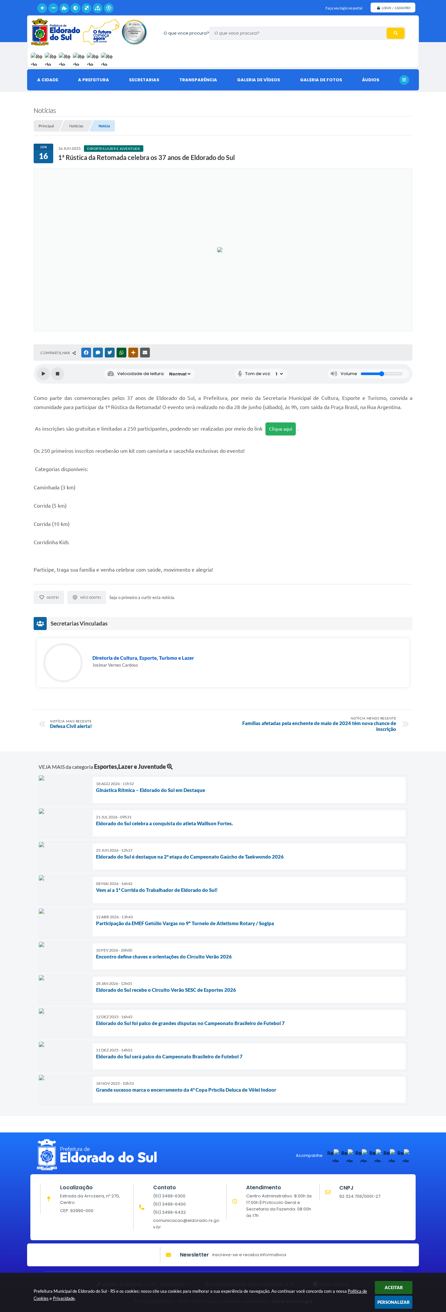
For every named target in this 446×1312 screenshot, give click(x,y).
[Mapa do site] (98, 8)
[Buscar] (396, 33)
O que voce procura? (186, 33)
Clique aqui (280, 429)
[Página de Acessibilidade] (109, 8)
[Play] (43, 373)
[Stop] (57, 373)
